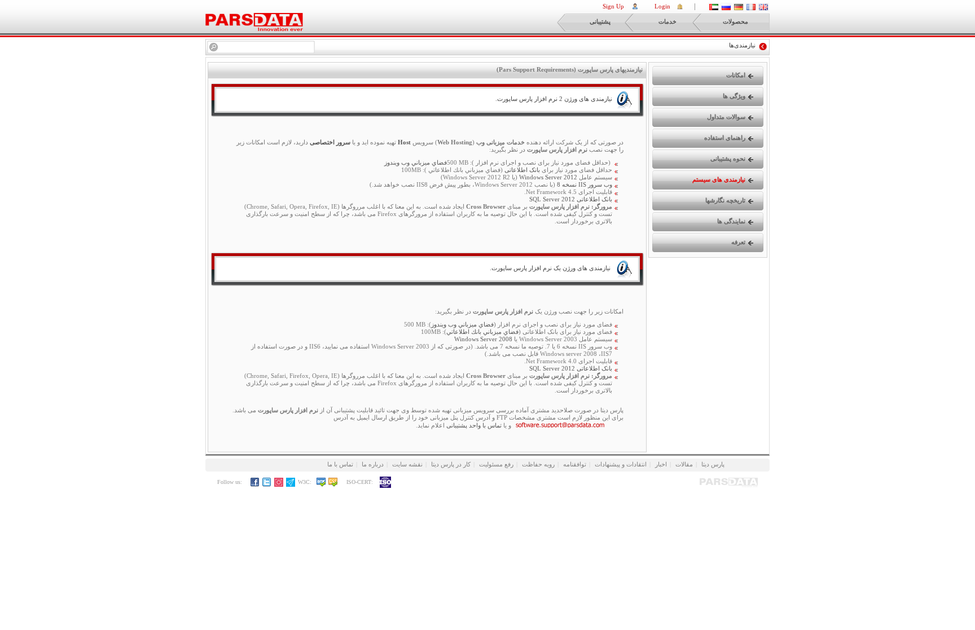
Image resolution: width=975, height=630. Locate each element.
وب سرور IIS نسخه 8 (584, 184)
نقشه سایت (407, 464)
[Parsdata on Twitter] (267, 485)
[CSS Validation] (336, 485)
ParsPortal (254, 22)
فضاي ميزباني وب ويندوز (462, 324)
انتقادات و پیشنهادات (621, 464)
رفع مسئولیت (496, 464)
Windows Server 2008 (483, 339)
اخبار (661, 464)
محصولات (735, 21)
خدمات (667, 21)
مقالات (684, 464)
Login (662, 6)
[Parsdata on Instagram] (279, 485)
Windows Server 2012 (548, 177)
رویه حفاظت (538, 464)
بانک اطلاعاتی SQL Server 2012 (570, 199)
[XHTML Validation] (321, 485)
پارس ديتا (712, 464)
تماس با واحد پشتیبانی (474, 425)
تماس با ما (340, 464)
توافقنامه (574, 464)
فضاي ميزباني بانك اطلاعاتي (482, 331)
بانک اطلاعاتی (522, 169)
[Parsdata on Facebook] (255, 485)
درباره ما (373, 464)
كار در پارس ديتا (451, 464)
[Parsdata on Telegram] (291, 485)
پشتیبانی (600, 21)
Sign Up (613, 6)
